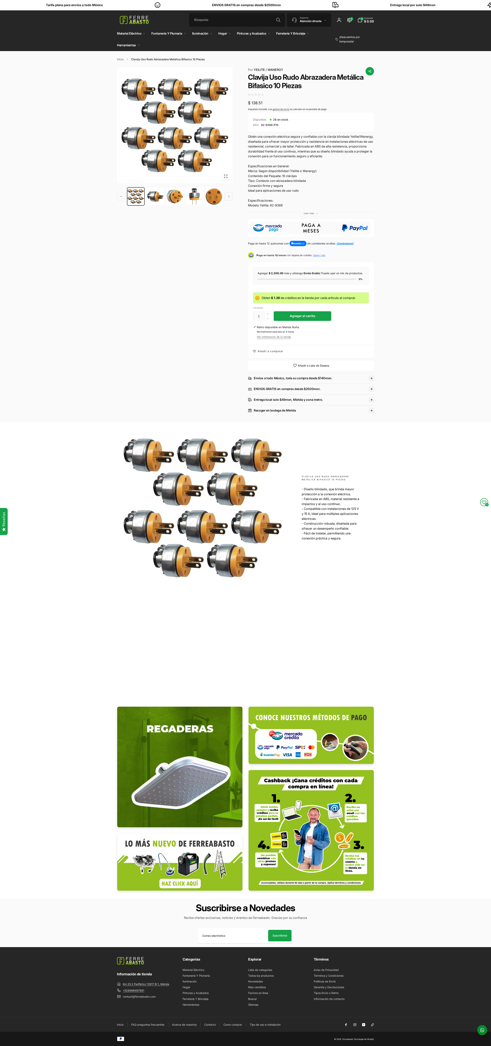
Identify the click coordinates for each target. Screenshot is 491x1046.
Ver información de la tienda (274, 336)
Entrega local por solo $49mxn (342, 5)
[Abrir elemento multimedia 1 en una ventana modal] (175, 125)
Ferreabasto (347, 1039)
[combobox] (237, 20)
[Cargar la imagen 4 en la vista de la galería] (194, 196)
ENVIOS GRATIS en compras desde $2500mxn (176, 5)
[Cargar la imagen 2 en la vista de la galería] (155, 196)
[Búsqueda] (278, 20)
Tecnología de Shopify (364, 1039)
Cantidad (258, 307)
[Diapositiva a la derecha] (229, 196)
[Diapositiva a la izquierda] (121, 196)
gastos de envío (281, 109)
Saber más (319, 255)
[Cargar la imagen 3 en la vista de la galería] (174, 196)
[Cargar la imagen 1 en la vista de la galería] (135, 196)
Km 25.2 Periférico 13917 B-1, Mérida (146, 984)
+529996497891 (133, 990)
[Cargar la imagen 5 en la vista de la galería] (213, 196)
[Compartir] (370, 71)
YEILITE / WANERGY (265, 70)
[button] (366, 20)
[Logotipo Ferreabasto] (130, 963)
